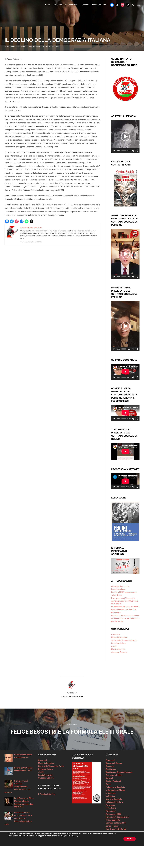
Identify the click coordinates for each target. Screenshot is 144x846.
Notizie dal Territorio (114, 802)
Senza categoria (112, 826)
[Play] (114, 151)
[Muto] (133, 151)
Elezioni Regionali (113, 781)
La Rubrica (110, 796)
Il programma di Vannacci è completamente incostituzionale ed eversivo (124, 601)
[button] (125, 136)
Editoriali (109, 778)
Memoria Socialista (119, 637)
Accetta (129, 839)
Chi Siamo (58, 5)
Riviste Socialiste (118, 649)
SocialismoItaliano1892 (16, 46)
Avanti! (114, 646)
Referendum (111, 811)
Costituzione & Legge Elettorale (119, 772)
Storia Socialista (99, 5)
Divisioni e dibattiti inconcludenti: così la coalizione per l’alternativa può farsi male (125, 618)
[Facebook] (112, 4)
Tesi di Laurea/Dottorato (116, 829)
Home (47, 5)
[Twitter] (117, 4)
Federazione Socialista (115, 787)
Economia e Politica (114, 775)
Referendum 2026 (113, 814)
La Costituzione (72, 5)
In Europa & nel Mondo (115, 790)
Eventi (108, 784)
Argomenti (35, 46)
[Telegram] (21, 221)
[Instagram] (122, 4)
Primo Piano (111, 808)
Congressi (115, 634)
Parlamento (110, 805)
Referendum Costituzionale (117, 817)
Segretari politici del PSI (116, 823)
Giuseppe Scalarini (119, 652)
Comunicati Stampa (114, 763)
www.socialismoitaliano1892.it (31, 242)
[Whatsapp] (26, 221)
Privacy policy (73, 836)
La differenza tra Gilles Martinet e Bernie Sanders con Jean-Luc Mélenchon (125, 610)
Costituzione (111, 769)
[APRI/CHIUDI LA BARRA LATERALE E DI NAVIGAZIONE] (139, 4)
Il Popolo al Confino (46, 794)
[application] (125, 136)
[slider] (124, 150)
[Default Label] (128, 4)
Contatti (85, 5)
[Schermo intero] (136, 151)
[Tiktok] (31, 221)
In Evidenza (111, 793)
